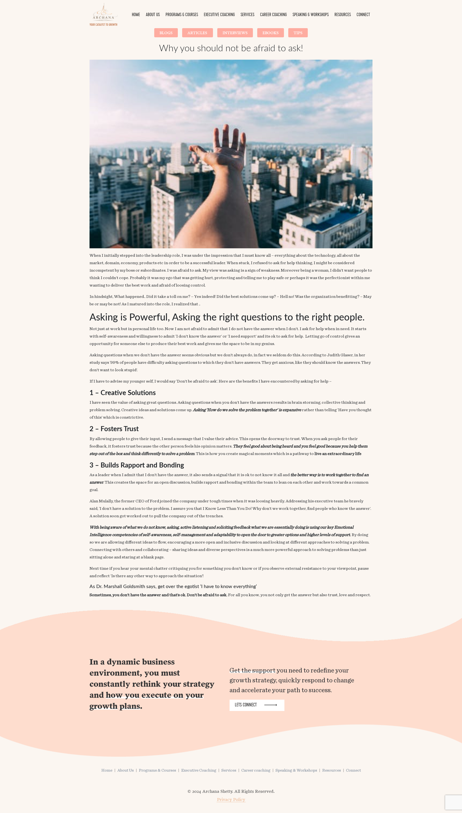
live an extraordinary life (337, 454)
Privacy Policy (231, 799)
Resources (342, 15)
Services (247, 15)
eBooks (271, 32)
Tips (298, 32)
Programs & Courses (182, 15)
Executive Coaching (219, 15)
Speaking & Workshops (311, 15)
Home (136, 15)
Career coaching (273, 15)
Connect (363, 15)
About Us (153, 15)
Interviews (235, 32)
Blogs (166, 32)
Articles (197, 32)
